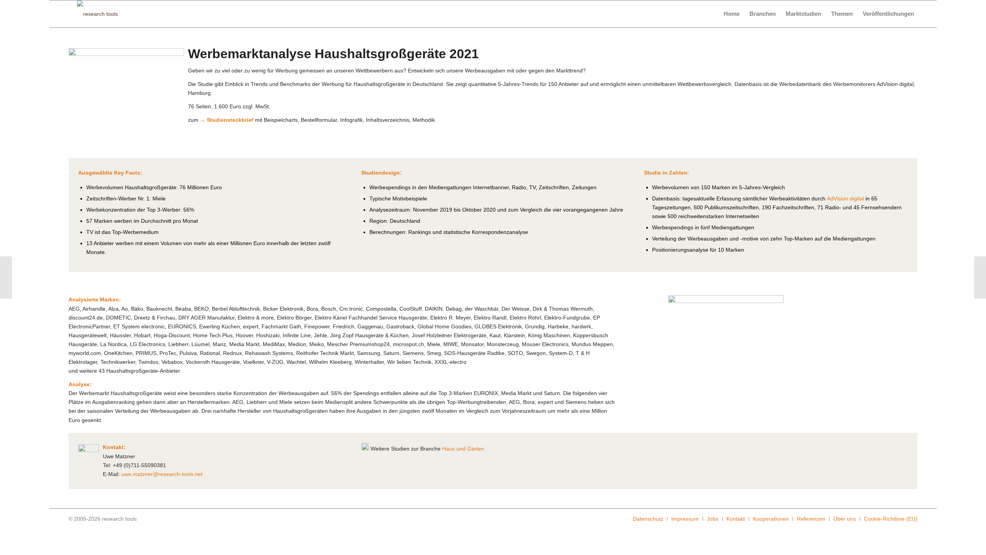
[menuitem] (732, 13)
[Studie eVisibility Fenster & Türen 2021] (980, 277)
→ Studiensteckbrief (226, 120)
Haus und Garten (463, 449)
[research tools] (97, 13)
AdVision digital (845, 198)
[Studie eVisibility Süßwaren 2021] (6, 277)
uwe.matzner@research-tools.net (162, 474)
